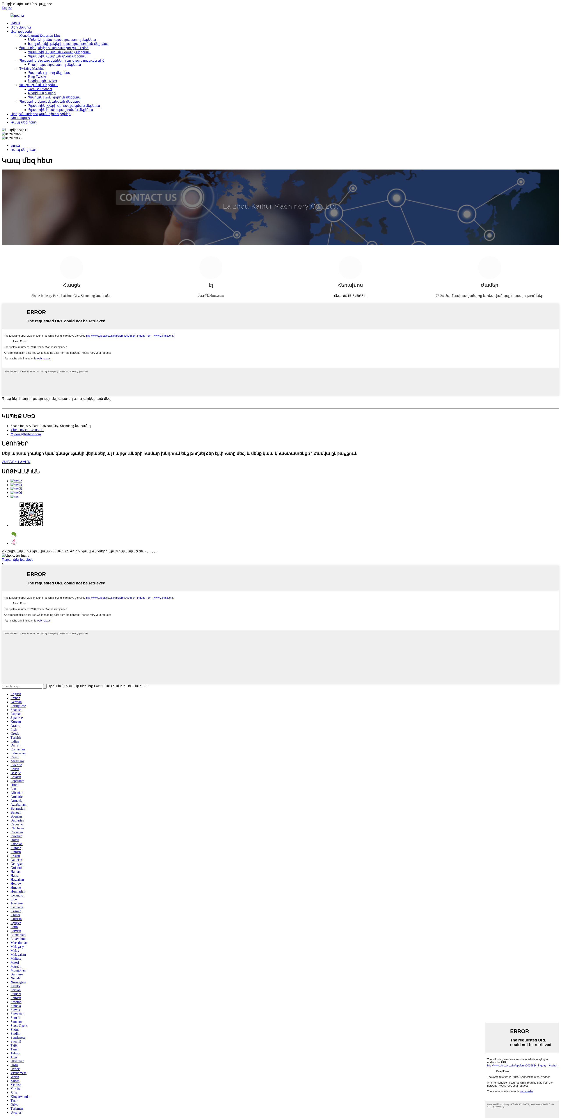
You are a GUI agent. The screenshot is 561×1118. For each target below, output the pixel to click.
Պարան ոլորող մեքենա (49, 73)
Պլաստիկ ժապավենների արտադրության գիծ (62, 60)
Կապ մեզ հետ (23, 122)
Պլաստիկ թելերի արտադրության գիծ (54, 48)
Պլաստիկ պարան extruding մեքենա (59, 52)
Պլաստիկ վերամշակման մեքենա (49, 101)
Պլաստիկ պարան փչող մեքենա (57, 56)
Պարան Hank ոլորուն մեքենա (54, 97)
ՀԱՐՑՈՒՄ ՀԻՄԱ (16, 462)
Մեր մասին (21, 27)
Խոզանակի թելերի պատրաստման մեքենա (68, 44)
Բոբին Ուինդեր (42, 93)
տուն (15, 23)
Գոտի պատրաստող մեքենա (54, 64)
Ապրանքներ (22, 31)
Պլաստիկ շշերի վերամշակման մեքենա (64, 105)
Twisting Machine (31, 68)
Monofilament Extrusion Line (39, 35)
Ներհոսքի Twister (42, 81)
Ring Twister (37, 77)
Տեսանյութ (20, 118)
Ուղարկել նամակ (18, 559)
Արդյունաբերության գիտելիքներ (41, 114)
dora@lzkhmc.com (211, 295)
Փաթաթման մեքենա (38, 85)
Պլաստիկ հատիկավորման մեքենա (60, 110)
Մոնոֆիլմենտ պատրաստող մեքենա (62, 39)
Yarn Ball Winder (40, 89)
